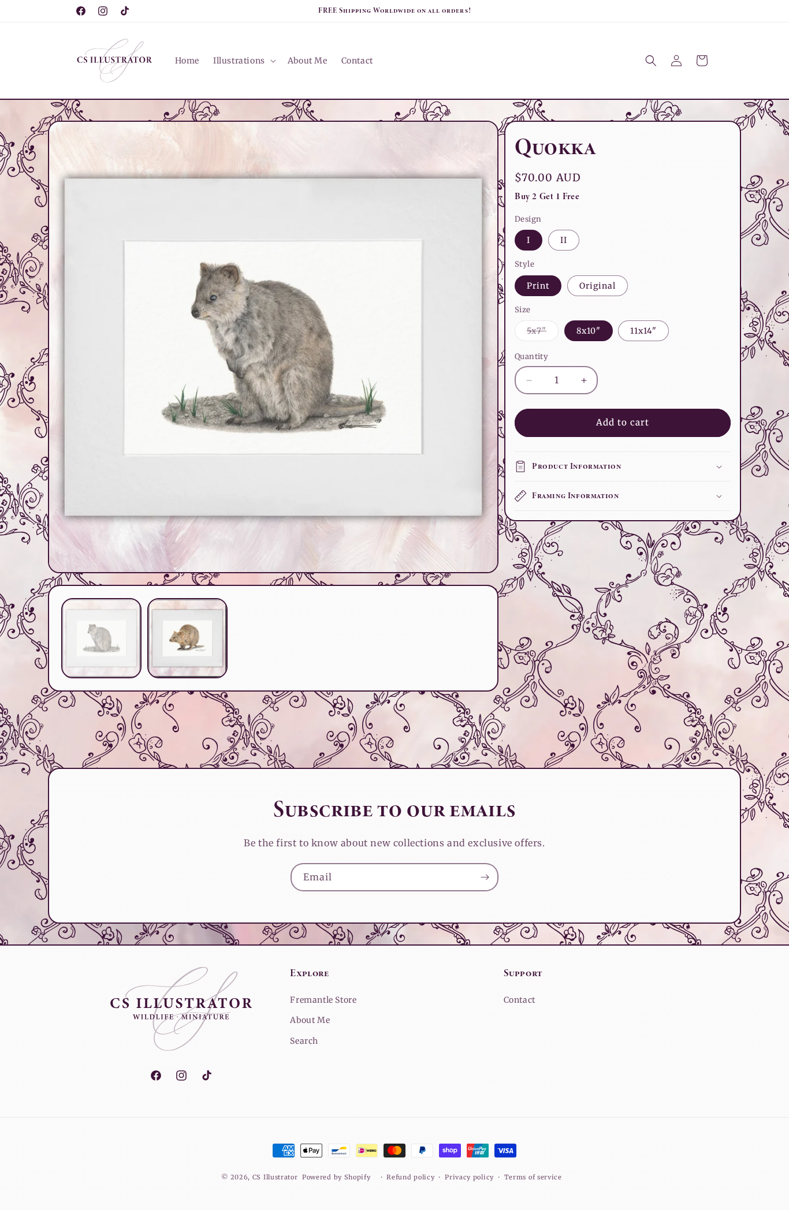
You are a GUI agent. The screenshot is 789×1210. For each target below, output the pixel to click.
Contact (519, 1000)
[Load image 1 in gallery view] (101, 638)
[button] (243, 60)
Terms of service (533, 1177)
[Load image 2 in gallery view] (187, 638)
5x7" (543, 334)
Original (597, 286)
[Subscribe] (484, 877)
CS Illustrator (275, 1177)
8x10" (588, 331)
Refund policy (410, 1177)
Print (538, 286)
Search (304, 1041)
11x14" (643, 331)
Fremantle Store (323, 1000)
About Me (310, 1020)
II (563, 241)
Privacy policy (469, 1177)
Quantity (531, 357)
